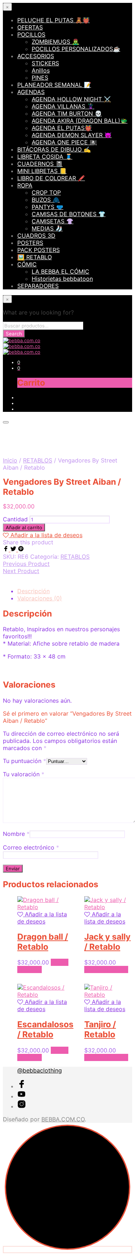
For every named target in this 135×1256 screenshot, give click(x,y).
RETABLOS (37, 460)
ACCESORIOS (35, 56)
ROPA (24, 185)
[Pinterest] (21, 549)
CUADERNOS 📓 (40, 163)
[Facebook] (6, 549)
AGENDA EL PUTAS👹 (62, 127)
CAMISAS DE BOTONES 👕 (68, 214)
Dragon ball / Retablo (42, 942)
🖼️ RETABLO (34, 257)
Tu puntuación (24, 760)
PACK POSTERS (38, 249)
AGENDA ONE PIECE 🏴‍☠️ (64, 142)
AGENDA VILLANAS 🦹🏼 (63, 106)
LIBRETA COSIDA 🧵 (44, 156)
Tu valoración (23, 774)
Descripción (33, 591)
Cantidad (15, 519)
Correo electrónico (31, 847)
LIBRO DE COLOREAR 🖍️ (51, 178)
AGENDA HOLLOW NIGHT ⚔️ (71, 99)
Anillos (41, 70)
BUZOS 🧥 (46, 199)
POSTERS (30, 242)
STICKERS (45, 63)
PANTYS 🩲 (47, 206)
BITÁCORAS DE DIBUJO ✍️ (54, 149)
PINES (40, 77)
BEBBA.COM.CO (63, 1119)
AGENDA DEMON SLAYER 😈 (72, 135)
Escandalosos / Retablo (45, 1029)
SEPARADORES (38, 285)
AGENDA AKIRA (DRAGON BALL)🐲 (79, 120)
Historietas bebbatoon (62, 278)
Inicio (10, 460)
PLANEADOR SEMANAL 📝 (54, 84)
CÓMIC (27, 264)
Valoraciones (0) (39, 598)
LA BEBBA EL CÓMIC (60, 271)
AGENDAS (31, 92)
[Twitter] (14, 549)
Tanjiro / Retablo (100, 1029)
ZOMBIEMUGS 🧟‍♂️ (55, 41)
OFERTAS (30, 27)
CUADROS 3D (36, 235)
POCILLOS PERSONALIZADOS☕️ (76, 48)
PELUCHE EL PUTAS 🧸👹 (53, 20)
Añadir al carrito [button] (106, 969)
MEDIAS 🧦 (47, 228)
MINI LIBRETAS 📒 (42, 171)
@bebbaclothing (39, 1070)
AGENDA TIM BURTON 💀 (67, 113)
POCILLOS (31, 34)
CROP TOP (46, 192)
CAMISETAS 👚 (52, 221)
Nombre (16, 833)
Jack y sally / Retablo (107, 942)
